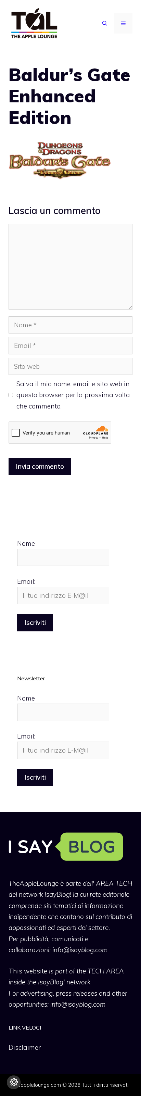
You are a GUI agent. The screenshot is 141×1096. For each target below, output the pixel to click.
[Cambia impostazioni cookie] (14, 1082)
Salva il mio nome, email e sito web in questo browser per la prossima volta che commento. (73, 395)
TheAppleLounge (34, 883)
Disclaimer (25, 1047)
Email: (26, 581)
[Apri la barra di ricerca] (104, 23)
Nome (26, 543)
